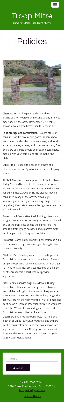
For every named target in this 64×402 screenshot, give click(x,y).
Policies (32, 41)
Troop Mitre (32, 16)
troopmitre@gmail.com (32, 390)
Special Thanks (32, 396)
